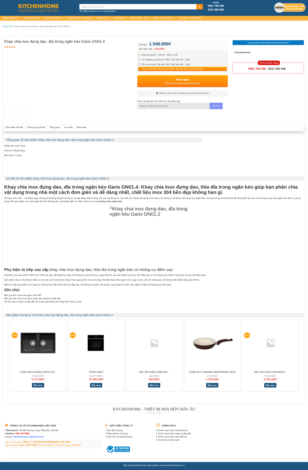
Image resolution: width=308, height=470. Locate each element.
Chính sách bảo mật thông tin (173, 430)
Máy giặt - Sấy (139, 18)
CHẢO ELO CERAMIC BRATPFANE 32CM (212, 372)
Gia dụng (119, 18)
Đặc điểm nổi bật (14, 127)
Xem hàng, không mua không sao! (182, 81)
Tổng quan (54, 127)
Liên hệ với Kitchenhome (120, 436)
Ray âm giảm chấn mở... (154, 372)
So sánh (68, 127)
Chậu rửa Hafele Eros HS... (38, 372)
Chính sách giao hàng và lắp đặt (174, 433)
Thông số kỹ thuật (36, 127)
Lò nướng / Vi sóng (79, 18)
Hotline (216, 2)
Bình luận (81, 127)
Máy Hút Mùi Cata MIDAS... (270, 372)
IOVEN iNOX (96, 372)
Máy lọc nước (163, 18)
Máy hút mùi (32, 18)
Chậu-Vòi (103, 18)
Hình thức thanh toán (168, 440)
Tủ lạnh (183, 18)
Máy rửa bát (53, 18)
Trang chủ (7, 26)
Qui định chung (115, 430)
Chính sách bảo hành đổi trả (172, 436)
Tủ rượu (195, 18)
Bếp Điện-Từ (11, 18)
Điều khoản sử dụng (117, 433)
